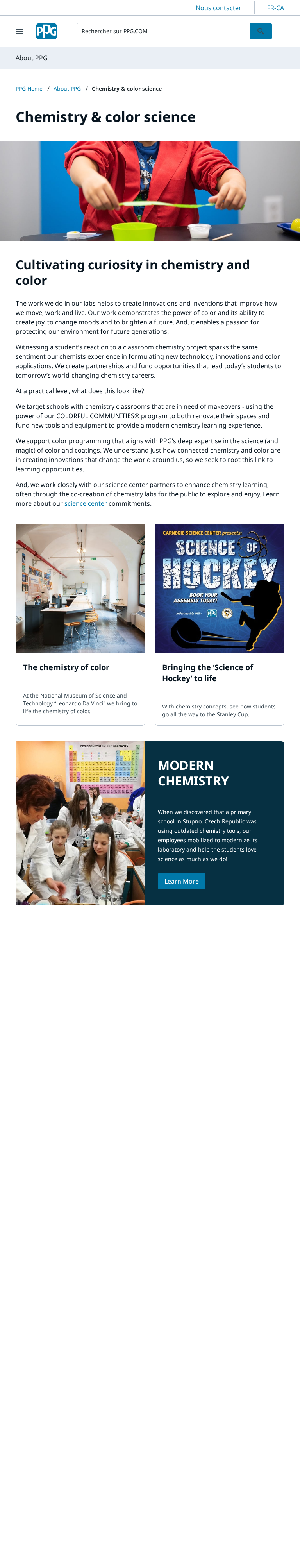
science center (86, 503)
